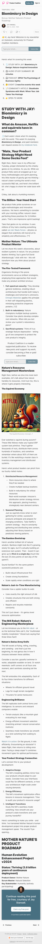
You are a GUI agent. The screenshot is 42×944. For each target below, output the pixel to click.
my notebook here (29, 145)
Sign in (37, 3)
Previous (8, 925)
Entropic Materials (13, 298)
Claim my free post (21, 909)
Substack (12, 941)
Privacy (19, 934)
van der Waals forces (16, 230)
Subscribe (29, 3)
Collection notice (32, 934)
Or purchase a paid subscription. (21, 915)
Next (35, 925)
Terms (24, 934)
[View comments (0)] (11, 32)
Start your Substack (17, 938)
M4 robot (30, 628)
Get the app (29, 938)
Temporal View (8, 10)
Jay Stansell (11, 25)
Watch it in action (9, 741)
